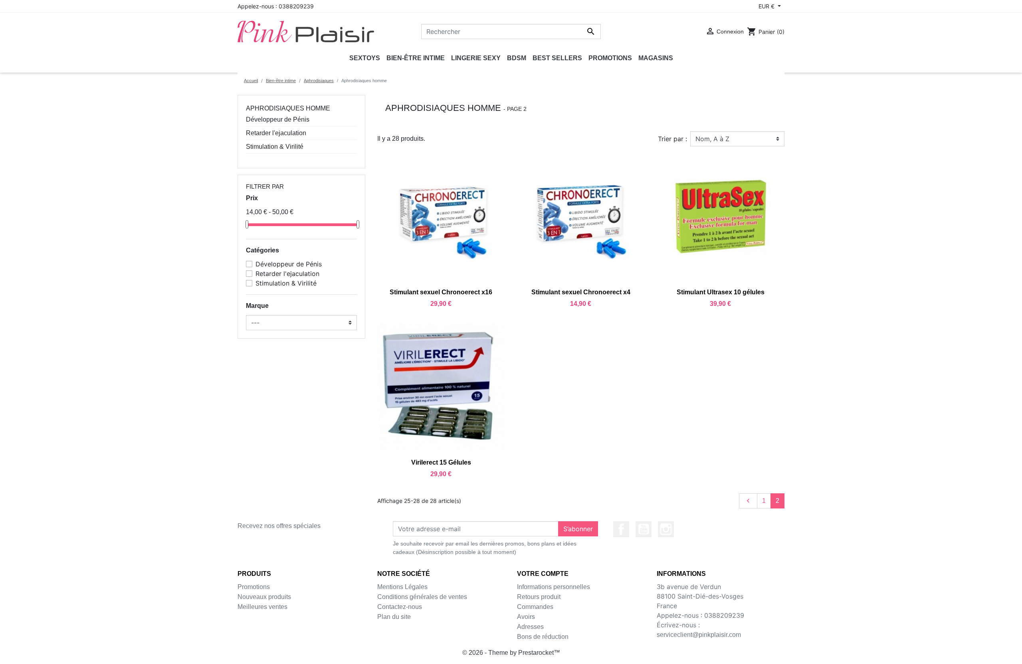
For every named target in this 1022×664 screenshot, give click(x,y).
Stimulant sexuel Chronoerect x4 (580, 292)
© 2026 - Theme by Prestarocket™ (511, 652)
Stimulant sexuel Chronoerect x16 (441, 292)
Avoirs (526, 616)
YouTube (644, 529)
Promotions (254, 586)
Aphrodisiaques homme (288, 108)
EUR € (767, 6)
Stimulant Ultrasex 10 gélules (721, 292)
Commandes (535, 606)
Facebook (621, 529)
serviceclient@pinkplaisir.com (699, 634)
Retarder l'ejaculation (276, 133)
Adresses (530, 626)
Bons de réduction (542, 636)
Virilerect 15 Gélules (441, 462)
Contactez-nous (399, 606)
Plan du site (394, 616)
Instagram (666, 529)
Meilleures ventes (262, 606)
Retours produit (539, 596)
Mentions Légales (402, 586)
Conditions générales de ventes (422, 596)
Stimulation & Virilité (274, 146)
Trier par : (672, 139)
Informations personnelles (553, 586)
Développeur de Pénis (277, 119)
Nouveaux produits (264, 596)
